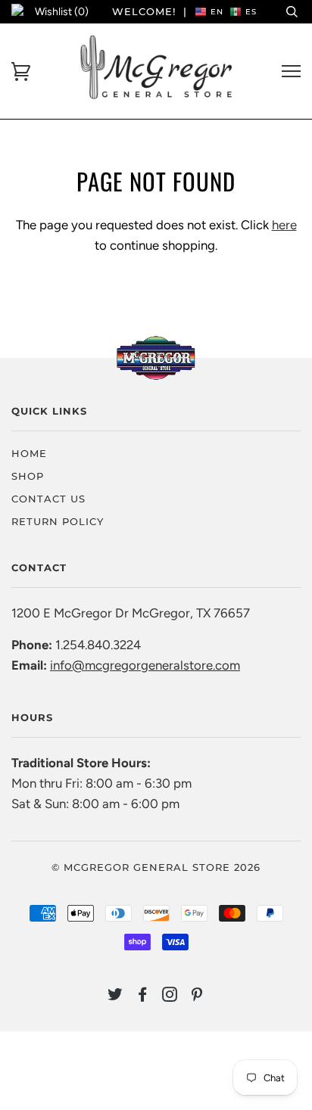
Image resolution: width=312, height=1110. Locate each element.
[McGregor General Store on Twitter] (115, 996)
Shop (27, 476)
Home (29, 453)
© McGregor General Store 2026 (156, 867)
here (284, 224)
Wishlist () (62, 11)
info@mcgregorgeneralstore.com (145, 665)
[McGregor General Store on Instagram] (170, 996)
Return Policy (57, 521)
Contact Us (48, 499)
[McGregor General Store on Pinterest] (197, 996)
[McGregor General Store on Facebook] (143, 996)
